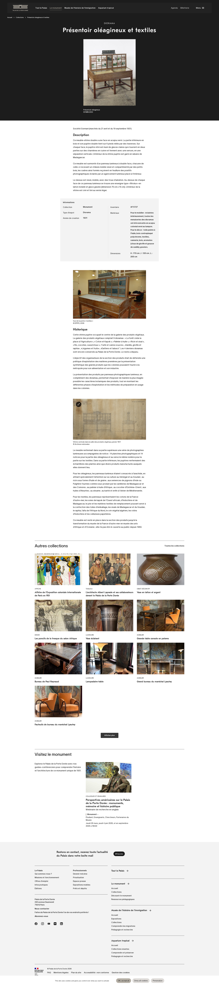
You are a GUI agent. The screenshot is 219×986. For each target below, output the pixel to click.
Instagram (42, 923)
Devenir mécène (80, 874)
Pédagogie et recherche (122, 930)
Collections (20, 17)
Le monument (56, 8)
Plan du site (76, 972)
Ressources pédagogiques (122, 899)
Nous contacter (42, 909)
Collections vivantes (120, 949)
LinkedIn (61, 923)
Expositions (116, 919)
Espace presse (79, 881)
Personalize (157, 981)
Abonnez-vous (41, 916)
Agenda (174, 8)
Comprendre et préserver (122, 953)
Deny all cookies (141, 981)
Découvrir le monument (121, 896)
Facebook (36, 923)
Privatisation (78, 877)
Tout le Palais (41, 8)
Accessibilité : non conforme (96, 972)
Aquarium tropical (106, 8)
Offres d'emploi (41, 881)
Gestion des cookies (121, 972)
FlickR (55, 923)
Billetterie (184, 8)
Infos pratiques (41, 885)
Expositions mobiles (81, 885)
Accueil (9, 17)
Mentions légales (61, 972)
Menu (198, 8)
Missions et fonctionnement (47, 877)
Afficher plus (109, 735)
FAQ (49, 972)
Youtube (49, 924)
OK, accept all (123, 981)
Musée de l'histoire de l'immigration (79, 8)
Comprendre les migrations (123, 926)
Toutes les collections (174, 546)
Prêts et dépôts (80, 888)
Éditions (38, 888)
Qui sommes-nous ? (43, 874)
